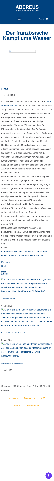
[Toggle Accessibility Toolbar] (48, 475)
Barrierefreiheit (33, 406)
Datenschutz (30, 398)
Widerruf (17, 406)
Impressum (14, 398)
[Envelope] (1, 379)
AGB (43, 398)
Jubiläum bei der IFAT (8, 298)
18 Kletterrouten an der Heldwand (12, 363)
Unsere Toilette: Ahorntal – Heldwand (13, 333)
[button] (19, 19)
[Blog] (2, 379)
